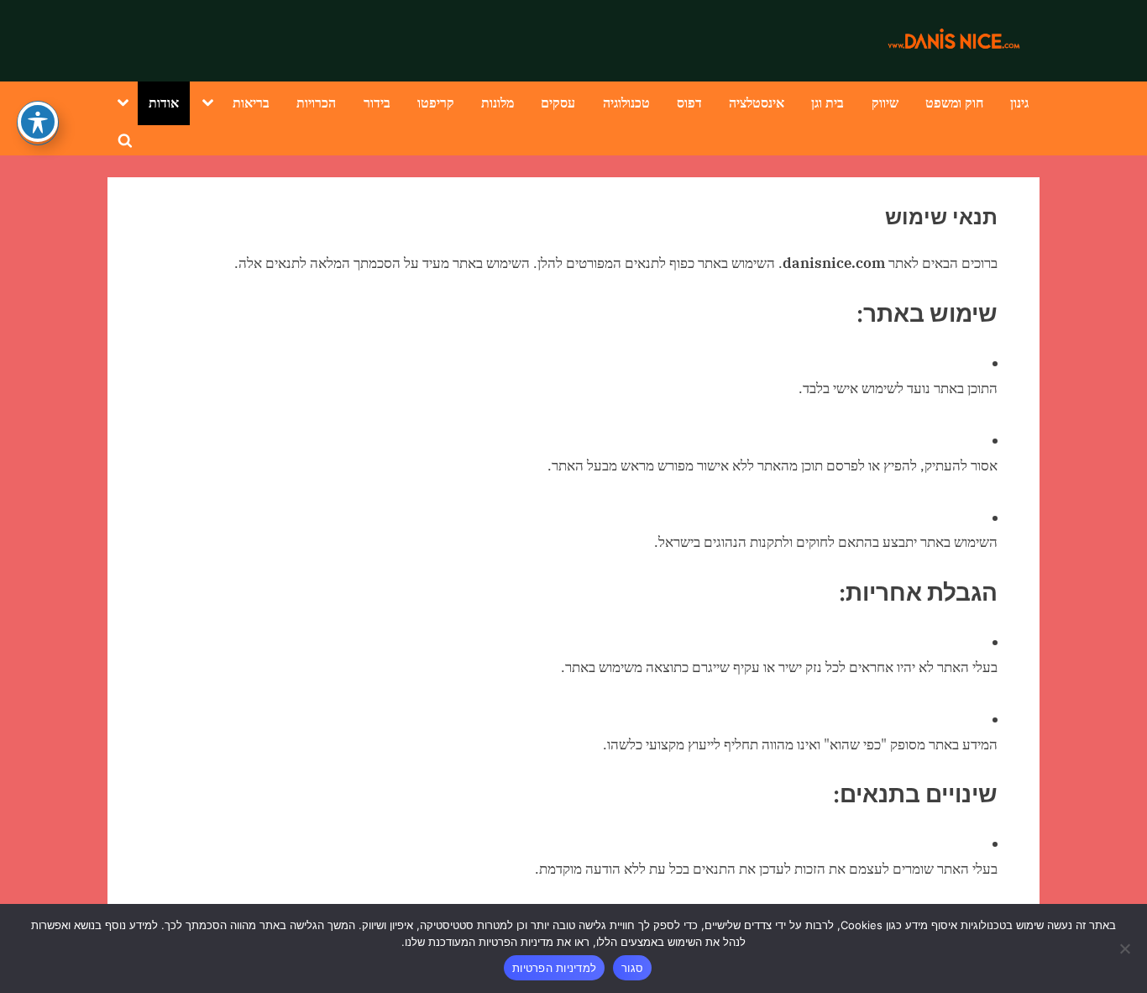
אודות (164, 102)
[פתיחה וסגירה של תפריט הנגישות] (38, 122)
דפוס (689, 102)
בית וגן (827, 102)
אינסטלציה (756, 102)
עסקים (558, 102)
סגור (632, 968)
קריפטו (435, 102)
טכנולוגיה (626, 102)
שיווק (885, 102)
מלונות (497, 102)
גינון (1019, 102)
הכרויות (316, 102)
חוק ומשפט (954, 102)
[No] (1126, 948)
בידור (377, 102)
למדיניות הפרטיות (554, 968)
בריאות (251, 102)
